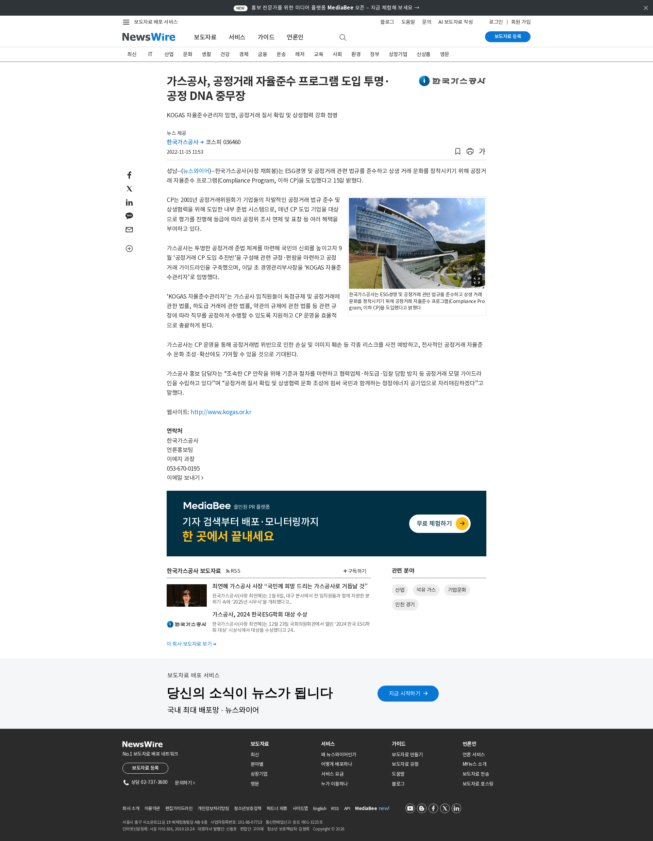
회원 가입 (521, 22)
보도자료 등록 (508, 36)
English (319, 808)
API (347, 808)
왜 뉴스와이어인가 (338, 755)
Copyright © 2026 (329, 828)
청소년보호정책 (248, 808)
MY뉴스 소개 (475, 764)
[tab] (283, 744)
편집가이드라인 (179, 808)
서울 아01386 (161, 828)
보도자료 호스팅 (478, 784)
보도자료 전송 (476, 774)
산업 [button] (399, 590)
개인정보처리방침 (213, 808)
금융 (262, 54)
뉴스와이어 (196, 171)
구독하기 (357, 571)
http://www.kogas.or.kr (220, 412)
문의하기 (185, 783)
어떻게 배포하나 (336, 764)
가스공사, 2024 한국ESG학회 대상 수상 (259, 614)
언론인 (295, 37)
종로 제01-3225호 (307, 822)
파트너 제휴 (277, 808)
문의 (426, 22)
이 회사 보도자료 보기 (191, 644)
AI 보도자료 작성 (455, 22)
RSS (235, 571)
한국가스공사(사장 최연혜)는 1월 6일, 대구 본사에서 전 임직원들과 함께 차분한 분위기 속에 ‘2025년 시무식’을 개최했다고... (291, 599)
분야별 (257, 764)
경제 (243, 54)
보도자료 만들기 (407, 755)
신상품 (424, 54)
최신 (131, 54)
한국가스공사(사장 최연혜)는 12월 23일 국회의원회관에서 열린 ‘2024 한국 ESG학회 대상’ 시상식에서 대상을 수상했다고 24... (291, 627)
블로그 (387, 22)
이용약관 (152, 808)
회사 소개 (130, 808)
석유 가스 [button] (426, 590)
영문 (444, 54)
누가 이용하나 (334, 784)
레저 (299, 54)
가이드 (266, 37)
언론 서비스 (474, 755)
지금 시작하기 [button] (404, 693)
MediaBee (366, 808)
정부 (374, 54)
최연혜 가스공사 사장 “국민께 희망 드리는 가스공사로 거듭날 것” (289, 586)
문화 (187, 54)
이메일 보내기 (185, 478)
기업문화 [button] (457, 590)
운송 (281, 54)
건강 (225, 54)
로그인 (496, 22)
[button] (458, 151)
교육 (318, 54)
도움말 (408, 22)
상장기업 (398, 54)
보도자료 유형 (405, 764)
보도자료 (205, 37)
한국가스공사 (185, 142)
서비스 (237, 37)
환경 (356, 54)
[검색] (343, 38)
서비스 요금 (332, 774)
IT (150, 54)
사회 (337, 54)
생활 (206, 54)
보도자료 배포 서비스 (156, 22)
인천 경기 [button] (405, 604)
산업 (168, 54)
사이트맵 (300, 808)
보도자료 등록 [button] (145, 768)
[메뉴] (127, 22)
